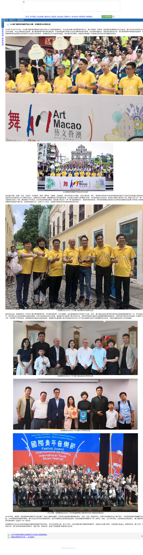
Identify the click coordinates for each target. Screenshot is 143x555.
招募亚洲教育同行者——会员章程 (22, 537)
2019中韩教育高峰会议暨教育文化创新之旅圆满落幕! (29, 534)
